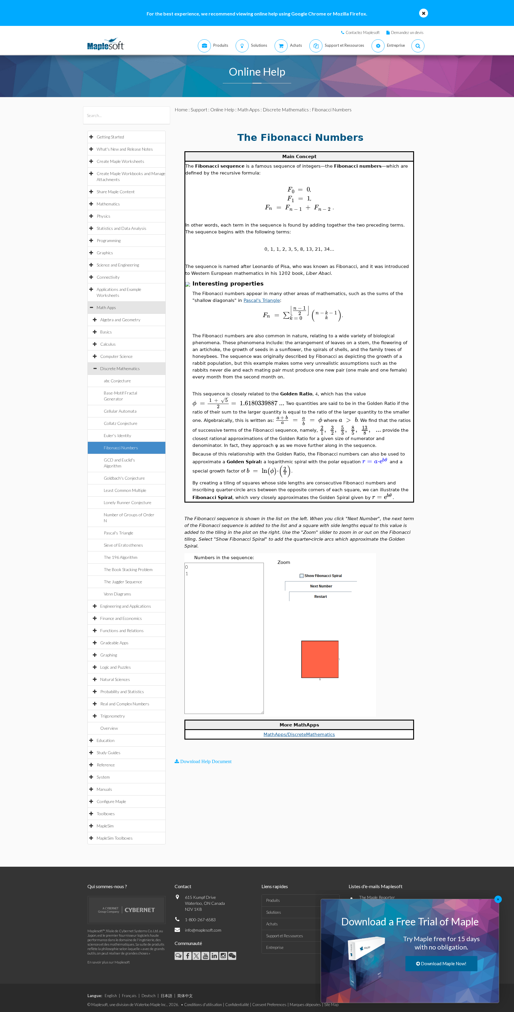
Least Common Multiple (125, 490)
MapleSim (105, 825)
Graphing (108, 654)
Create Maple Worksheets (120, 161)
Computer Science (116, 356)
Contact (183, 886)
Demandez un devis (407, 32)
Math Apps (106, 307)
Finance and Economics (121, 618)
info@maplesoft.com (203, 930)
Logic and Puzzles (115, 667)
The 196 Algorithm (120, 557)
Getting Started (110, 136)
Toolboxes (106, 813)
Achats (272, 923)
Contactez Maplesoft (363, 32)
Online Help (222, 109)
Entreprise (274, 947)
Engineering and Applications (125, 606)
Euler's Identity (117, 435)
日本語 (166, 995)
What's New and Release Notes (125, 149)
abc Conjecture (117, 380)
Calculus (108, 344)
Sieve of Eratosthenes (123, 545)
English (111, 995)
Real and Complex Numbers (124, 703)
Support (199, 109)
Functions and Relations (122, 630)
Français (129, 995)
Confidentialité (237, 1004)
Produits (273, 900)
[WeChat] (232, 956)
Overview (109, 728)
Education (106, 740)
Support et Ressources (284, 935)
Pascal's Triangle (118, 532)
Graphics (105, 252)
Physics (103, 216)
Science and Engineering (118, 264)
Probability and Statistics (122, 691)
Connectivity (108, 277)
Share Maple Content (116, 191)
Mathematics (108, 203)
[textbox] (298, 189)
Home (181, 109)
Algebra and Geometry (120, 319)
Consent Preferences (269, 1004)
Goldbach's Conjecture (124, 478)
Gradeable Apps (114, 642)
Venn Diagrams (117, 593)
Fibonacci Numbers (121, 447)
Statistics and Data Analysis (121, 228)
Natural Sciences (115, 679)
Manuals (104, 789)
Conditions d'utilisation (203, 1004)
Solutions (273, 912)
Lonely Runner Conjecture (127, 502)
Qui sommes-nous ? (107, 886)
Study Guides (108, 752)
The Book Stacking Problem (128, 569)
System (103, 776)
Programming (108, 240)
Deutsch (149, 995)
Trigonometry (112, 715)
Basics (106, 331)
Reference (106, 764)
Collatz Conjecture (120, 423)
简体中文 (185, 995)
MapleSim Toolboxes (115, 838)
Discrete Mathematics (120, 368)
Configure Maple (111, 801)
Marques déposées (305, 1004)
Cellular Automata (120, 411)
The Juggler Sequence (123, 581)
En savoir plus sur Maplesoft (108, 962)
